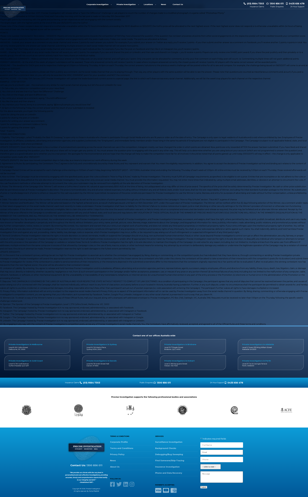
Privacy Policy (117, 454)
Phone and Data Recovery (168, 473)
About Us (114, 467)
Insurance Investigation (167, 467)
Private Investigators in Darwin (102, 361)
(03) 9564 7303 (255, 3)
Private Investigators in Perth (256, 361)
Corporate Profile (119, 442)
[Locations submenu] (155, 4)
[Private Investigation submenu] (138, 4)
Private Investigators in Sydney (102, 344)
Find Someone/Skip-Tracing (169, 460)
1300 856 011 (277, 3)
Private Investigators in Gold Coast (26, 361)
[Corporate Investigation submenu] (111, 4)
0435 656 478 (296, 3)
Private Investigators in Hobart (179, 361)
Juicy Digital (94, 491)
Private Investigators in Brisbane (180, 344)
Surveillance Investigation (168, 442)
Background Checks (165, 448)
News (113, 460)
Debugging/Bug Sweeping (169, 454)
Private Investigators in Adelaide (258, 344)
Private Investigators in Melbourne (25, 344)
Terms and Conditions (121, 448)
